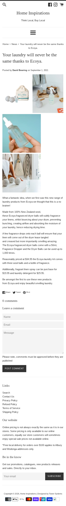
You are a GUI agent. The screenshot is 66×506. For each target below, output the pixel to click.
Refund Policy (9, 404)
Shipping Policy (10, 412)
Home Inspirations (33, 12)
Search (6, 392)
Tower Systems (55, 494)
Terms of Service (11, 408)
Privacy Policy (9, 400)
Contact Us (8, 396)
